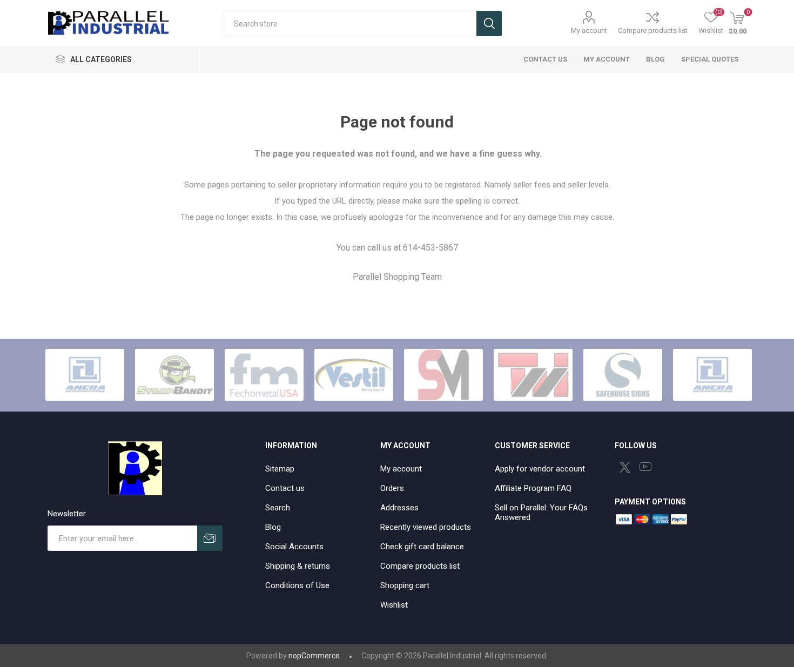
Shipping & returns (297, 566)
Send (210, 538)
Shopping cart (404, 585)
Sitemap (279, 469)
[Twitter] (625, 467)
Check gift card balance (422, 546)
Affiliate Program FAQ (533, 488)
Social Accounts (294, 546)
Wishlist (394, 605)
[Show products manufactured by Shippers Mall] (443, 375)
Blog (273, 527)
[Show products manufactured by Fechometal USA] (264, 375)
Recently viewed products (425, 527)
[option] (85, 375)
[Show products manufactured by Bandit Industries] (174, 375)
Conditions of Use (297, 585)
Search (489, 23)
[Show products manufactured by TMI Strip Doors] (533, 375)
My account (589, 30)
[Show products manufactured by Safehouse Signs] (622, 375)
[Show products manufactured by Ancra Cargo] (84, 375)
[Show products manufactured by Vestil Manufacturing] (353, 375)
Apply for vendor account (540, 469)
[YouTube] (645, 466)
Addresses (399, 508)
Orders (392, 488)
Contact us (285, 488)
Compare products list (653, 30)
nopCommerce (314, 655)
